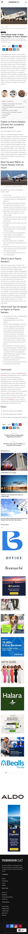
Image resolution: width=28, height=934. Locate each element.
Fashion (4, 885)
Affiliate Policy (5, 908)
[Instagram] (16, 926)
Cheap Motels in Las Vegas (8, 473)
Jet (4, 32)
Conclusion (5, 115)
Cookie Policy (5, 910)
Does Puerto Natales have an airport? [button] (13, 414)
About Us (4, 892)
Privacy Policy (5, 906)
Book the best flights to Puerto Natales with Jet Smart (14, 107)
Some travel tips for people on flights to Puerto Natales (12, 113)
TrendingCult (10, 399)
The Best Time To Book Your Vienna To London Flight (12, 495)
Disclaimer (4, 894)
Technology (5, 881)
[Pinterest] (20, 926)
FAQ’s (4, 117)
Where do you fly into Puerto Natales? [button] (13, 411)
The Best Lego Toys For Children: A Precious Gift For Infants (14, 444)
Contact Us (4, 899)
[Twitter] (12, 926)
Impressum (5, 913)
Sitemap (4, 915)
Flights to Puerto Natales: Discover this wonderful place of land (12, 104)
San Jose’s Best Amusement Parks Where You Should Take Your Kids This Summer (14, 519)
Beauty (3, 878)
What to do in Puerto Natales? (10, 110)
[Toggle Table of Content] (24, 101)
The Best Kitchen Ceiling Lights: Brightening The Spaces (14, 436)
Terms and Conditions (7, 897)
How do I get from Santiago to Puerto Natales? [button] (15, 417)
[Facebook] (7, 926)
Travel (2, 32)
